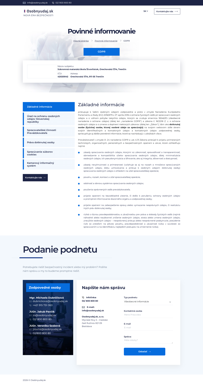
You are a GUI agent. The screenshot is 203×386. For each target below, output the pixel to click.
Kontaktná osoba (133, 311)
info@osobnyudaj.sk (37, 2)
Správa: (127, 336)
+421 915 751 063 (42, 305)
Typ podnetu (130, 297)
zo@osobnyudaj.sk (44, 315)
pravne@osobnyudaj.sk (47, 329)
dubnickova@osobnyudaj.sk (50, 301)
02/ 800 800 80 (64, 2)
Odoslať (142, 351)
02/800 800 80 (42, 333)
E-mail (127, 323)
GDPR (101, 51)
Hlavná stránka (81, 40)
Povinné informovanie (106, 40)
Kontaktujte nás (164, 11)
